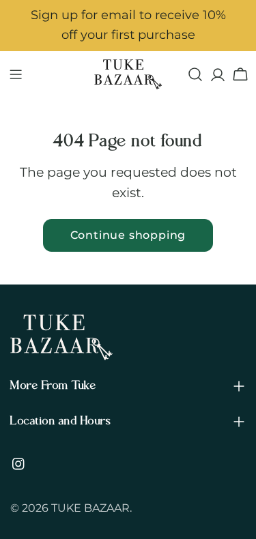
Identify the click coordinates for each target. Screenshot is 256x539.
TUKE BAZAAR (90, 507)
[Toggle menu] (15, 74)
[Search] (195, 74)
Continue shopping (128, 235)
